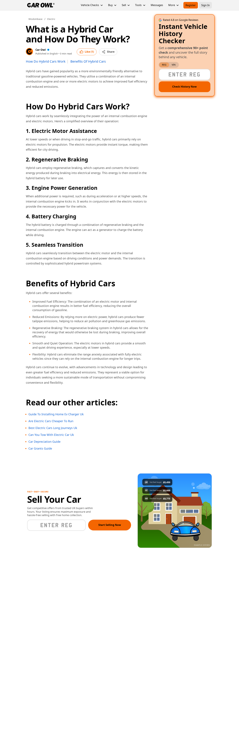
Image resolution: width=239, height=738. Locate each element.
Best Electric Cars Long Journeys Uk (52, 428)
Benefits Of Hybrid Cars (88, 61)
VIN (174, 64)
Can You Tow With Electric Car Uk (51, 435)
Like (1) (89, 51)
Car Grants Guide (40, 448)
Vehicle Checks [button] (90, 5)
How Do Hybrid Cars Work (46, 61)
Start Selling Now (109, 525)
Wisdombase (35, 19)
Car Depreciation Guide (44, 441)
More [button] (171, 5)
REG (164, 64)
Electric (51, 19)
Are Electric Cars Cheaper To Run (50, 421)
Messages (157, 5)
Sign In (205, 5)
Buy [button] (110, 5)
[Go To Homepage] (41, 5)
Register (191, 5)
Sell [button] (124, 5)
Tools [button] (138, 5)
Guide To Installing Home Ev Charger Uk (56, 414)
